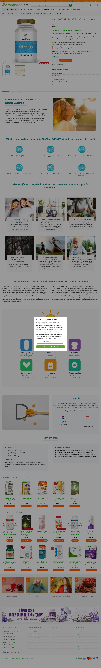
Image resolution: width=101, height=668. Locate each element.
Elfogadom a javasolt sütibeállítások (50, 346)
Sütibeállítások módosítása (50, 342)
